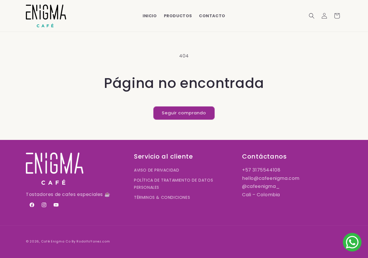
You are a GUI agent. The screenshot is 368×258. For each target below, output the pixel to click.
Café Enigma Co (56, 241)
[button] (311, 15)
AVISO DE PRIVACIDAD (156, 170)
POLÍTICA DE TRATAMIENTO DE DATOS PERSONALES (173, 183)
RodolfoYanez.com (93, 241)
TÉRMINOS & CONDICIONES (162, 197)
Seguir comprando (184, 113)
